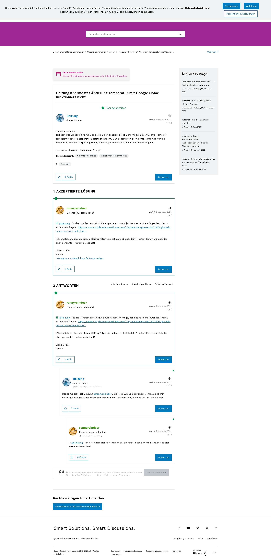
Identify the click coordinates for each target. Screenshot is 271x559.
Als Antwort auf (88, 387)
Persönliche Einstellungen (240, 13)
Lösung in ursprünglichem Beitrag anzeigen (80, 258)
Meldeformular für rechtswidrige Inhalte (77, 506)
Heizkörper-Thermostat (114, 155)
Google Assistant (86, 155)
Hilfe (200, 538)
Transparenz (116, 554)
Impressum (115, 551)
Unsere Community (96, 52)
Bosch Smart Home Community (68, 52)
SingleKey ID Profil (183, 538)
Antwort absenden (156, 472)
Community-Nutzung (192, 89)
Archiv (112, 52)
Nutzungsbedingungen (133, 551)
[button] (231, 6)
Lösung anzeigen (116, 107)
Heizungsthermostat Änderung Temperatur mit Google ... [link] (146, 52)
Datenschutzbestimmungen (157, 551)
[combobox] (135, 34)
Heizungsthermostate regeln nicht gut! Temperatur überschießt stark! (198, 162)
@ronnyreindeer (103, 393)
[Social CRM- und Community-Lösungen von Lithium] (199, 552)
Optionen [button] (211, 52)
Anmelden (211, 538)
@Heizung (64, 223)
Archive (65, 164)
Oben (214, 553)
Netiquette (176, 551)
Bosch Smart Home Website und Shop (78, 538)
